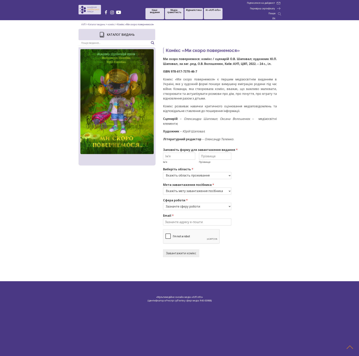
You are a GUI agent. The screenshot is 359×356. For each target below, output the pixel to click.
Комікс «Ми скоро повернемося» (203, 50)
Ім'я (165, 162)
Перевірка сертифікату (262, 8)
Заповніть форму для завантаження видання (200, 150)
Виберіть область (178, 169)
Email (168, 216)
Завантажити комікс (181, 253)
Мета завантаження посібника (188, 185)
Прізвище (205, 162)
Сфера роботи (175, 200)
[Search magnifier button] (152, 42)
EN (273, 18)
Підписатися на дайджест (261, 2)
